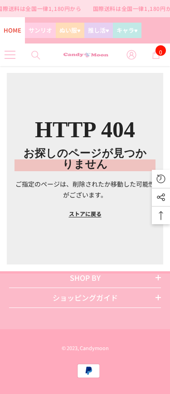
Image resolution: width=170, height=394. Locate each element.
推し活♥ (98, 30)
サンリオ (40, 30)
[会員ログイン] (131, 55)
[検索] (35, 55)
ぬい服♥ (70, 30)
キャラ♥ (127, 30)
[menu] (10, 54)
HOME (12, 30)
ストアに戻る (85, 213)
